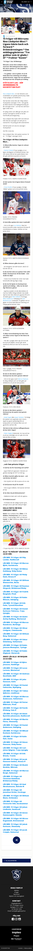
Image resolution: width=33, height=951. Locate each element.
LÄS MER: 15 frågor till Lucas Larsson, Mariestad (15, 669)
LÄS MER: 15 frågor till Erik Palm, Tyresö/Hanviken (14, 604)
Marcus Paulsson (23, 379)
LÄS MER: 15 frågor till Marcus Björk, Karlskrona (16, 564)
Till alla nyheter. (11, 860)
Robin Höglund (8, 433)
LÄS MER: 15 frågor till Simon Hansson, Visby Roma (15, 743)
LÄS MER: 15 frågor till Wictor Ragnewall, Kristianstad (15, 819)
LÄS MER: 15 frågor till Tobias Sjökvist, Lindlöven (15, 692)
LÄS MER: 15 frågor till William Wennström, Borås (16, 581)
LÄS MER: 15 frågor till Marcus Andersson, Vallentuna (16, 697)
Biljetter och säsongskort (16, 896)
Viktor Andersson (8, 298)
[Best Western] (16, 939)
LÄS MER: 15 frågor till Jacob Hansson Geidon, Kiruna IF (15, 760)
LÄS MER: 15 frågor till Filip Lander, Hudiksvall (14, 558)
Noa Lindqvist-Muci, (9, 94)
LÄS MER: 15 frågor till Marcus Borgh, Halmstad (16, 772)
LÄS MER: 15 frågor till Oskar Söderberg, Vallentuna (15, 640)
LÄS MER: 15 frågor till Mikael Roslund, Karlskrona (15, 732)
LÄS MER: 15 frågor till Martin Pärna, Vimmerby (15, 720)
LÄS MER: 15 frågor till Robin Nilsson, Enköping (15, 598)
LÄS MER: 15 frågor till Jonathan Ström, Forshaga (14, 791)
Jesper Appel (7, 417)
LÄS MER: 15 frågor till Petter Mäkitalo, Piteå (15, 703)
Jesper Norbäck (19, 417)
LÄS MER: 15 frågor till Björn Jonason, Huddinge (15, 663)
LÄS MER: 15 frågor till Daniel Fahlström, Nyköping (15, 686)
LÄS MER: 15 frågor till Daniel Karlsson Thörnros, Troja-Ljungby (15, 611)
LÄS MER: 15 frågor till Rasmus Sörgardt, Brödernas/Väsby (16, 587)
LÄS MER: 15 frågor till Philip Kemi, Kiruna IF (15, 575)
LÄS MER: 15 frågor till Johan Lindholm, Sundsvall (15, 808)
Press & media (28, 948)
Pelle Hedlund (16, 297)
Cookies (20, 948)
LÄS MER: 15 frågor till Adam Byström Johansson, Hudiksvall (16, 715)
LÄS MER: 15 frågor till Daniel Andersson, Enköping (15, 726)
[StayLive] (16, 936)
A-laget (16, 892)
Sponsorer (16, 894)
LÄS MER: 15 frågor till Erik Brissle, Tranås (14, 754)
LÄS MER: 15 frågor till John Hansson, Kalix (14, 680)
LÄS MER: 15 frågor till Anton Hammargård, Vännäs (15, 814)
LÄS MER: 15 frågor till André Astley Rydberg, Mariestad (15, 618)
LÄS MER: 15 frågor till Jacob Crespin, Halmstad (15, 831)
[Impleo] (16, 932)
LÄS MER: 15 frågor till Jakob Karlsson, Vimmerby (15, 825)
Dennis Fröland (8, 150)
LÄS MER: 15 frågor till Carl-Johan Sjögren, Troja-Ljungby (15, 749)
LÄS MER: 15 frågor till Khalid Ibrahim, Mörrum (15, 766)
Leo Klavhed (17, 225)
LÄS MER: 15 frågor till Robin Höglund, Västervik (15, 652)
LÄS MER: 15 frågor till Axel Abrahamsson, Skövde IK (14, 785)
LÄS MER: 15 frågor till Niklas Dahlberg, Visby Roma (15, 570)
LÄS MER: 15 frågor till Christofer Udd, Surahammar (15, 802)
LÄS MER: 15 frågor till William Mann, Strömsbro (16, 797)
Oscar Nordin (8, 187)
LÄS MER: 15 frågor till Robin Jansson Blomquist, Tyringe (15, 646)
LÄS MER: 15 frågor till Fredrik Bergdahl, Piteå (15, 593)
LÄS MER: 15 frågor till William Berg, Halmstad (16, 635)
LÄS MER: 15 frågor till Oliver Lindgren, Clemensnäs (15, 629)
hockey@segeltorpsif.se (18, 911)
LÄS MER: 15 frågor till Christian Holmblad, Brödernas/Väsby (12, 778)
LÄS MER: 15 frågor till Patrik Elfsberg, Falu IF (15, 709)
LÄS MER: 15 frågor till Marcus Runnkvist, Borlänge (16, 623)
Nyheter (16, 890)
